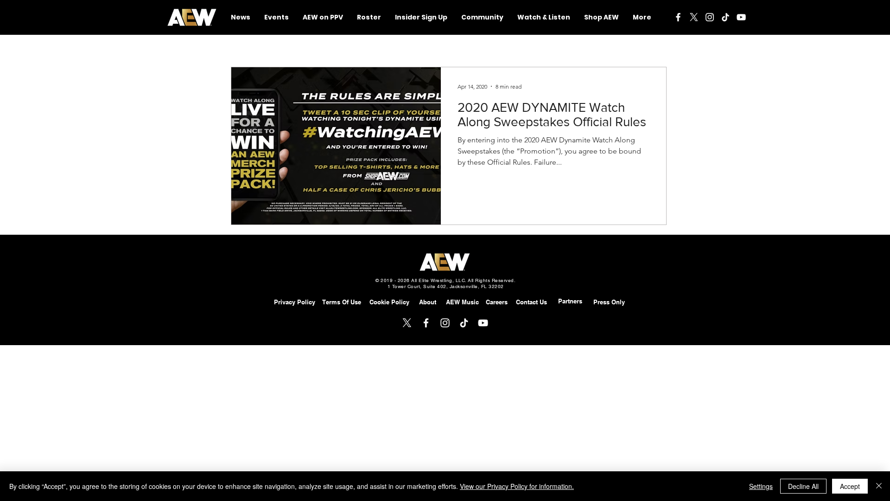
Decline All (803, 486)
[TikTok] (725, 17)
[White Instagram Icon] (709, 17)
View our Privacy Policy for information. (517, 486)
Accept (850, 486)
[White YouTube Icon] (741, 17)
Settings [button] (761, 486)
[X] (693, 17)
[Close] (878, 486)
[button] (482, 17)
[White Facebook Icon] (678, 17)
